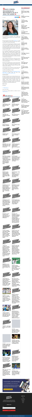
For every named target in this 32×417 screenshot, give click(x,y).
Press (23, 402)
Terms (23, 397)
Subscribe (8, 410)
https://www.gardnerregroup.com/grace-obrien (9, 73)
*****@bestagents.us (5, 87)
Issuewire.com (16, 40)
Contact (23, 401)
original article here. (5, 91)
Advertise (23, 400)
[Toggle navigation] (3, 4)
